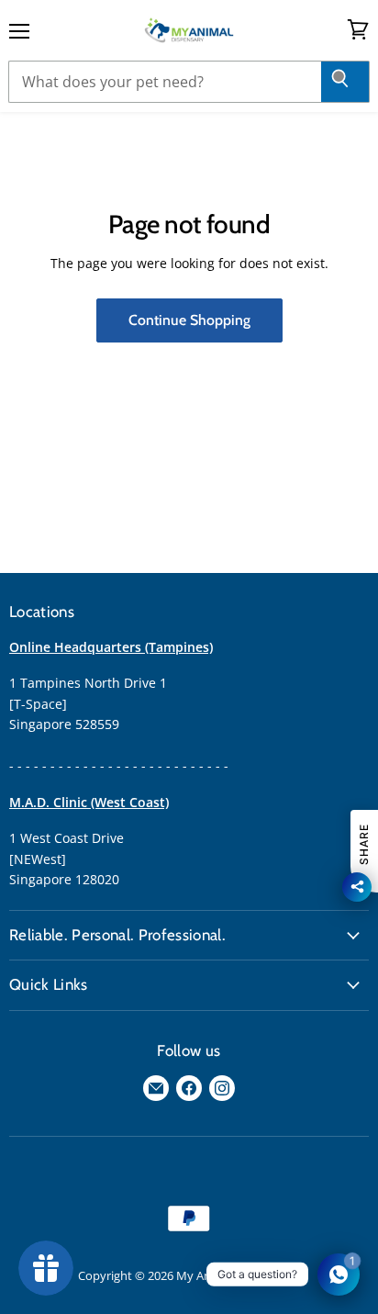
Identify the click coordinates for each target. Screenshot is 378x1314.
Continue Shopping (189, 320)
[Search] (345, 82)
